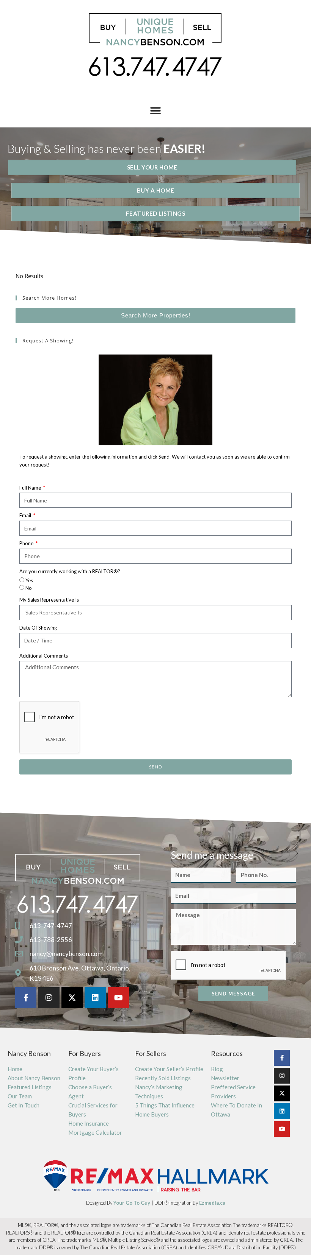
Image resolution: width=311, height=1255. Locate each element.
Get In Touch (23, 1105)
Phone (27, 543)
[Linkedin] (95, 997)
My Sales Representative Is (49, 600)
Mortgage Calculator (95, 1132)
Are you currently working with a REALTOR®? (69, 571)
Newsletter (225, 1078)
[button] (155, 111)
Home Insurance (88, 1123)
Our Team (20, 1096)
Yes (29, 580)
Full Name (30, 488)
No (28, 588)
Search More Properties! (155, 315)
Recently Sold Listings (163, 1078)
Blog (217, 1068)
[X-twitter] (72, 997)
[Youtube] (118, 997)
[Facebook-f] (25, 997)
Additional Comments (43, 656)
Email (25, 515)
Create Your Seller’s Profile (169, 1068)
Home (15, 1068)
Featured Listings (30, 1087)
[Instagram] (49, 997)
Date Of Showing (38, 628)
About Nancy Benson (34, 1078)
